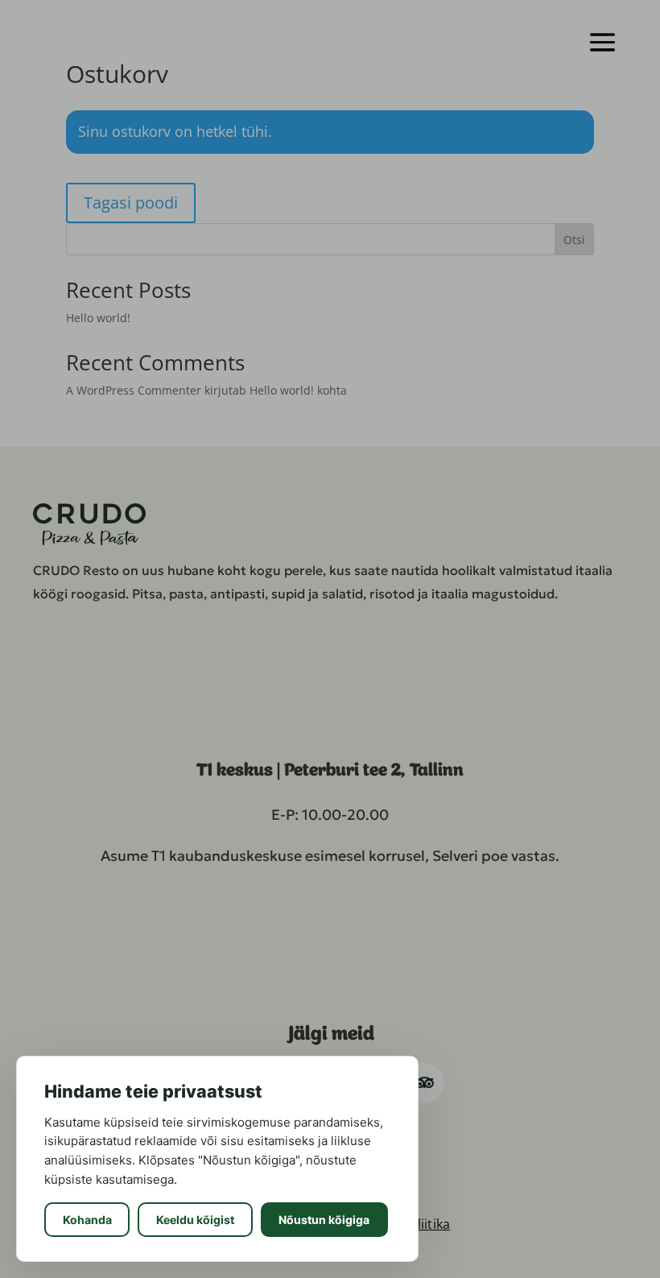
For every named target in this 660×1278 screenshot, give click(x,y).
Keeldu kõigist (195, 1219)
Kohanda (87, 1219)
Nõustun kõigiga (323, 1219)
